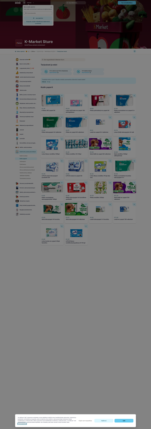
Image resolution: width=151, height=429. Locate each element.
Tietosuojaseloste (22, 423)
